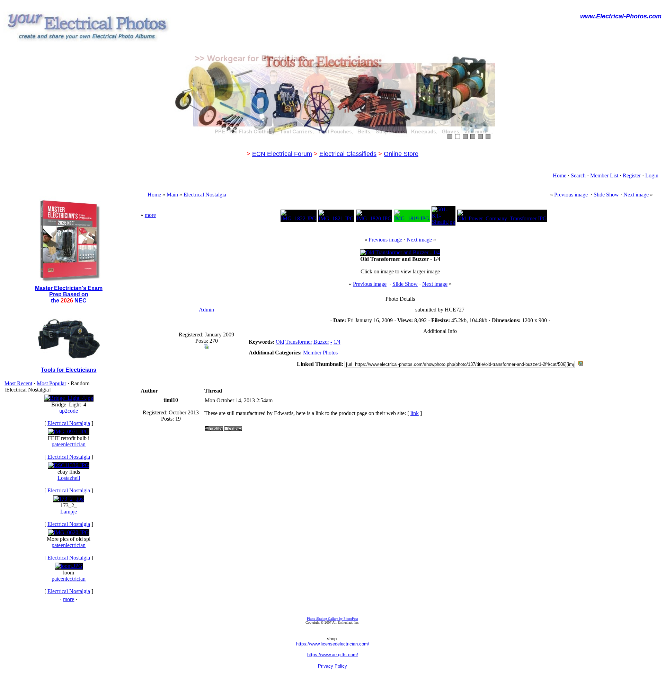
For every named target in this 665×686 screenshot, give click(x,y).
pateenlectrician (69, 444)
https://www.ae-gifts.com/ (332, 654)
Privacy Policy (332, 666)
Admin (206, 310)
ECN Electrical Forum (282, 153)
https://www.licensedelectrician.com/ (332, 644)
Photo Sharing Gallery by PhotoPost (332, 619)
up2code (68, 411)
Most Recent (18, 383)
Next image (636, 194)
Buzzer (321, 342)
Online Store (401, 153)
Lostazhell (68, 478)
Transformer (298, 342)
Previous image (571, 194)
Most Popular (51, 383)
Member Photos (320, 352)
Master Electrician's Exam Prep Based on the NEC (69, 294)
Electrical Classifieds (347, 153)
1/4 (337, 342)
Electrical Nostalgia (68, 423)
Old (280, 342)
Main (172, 194)
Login (651, 175)
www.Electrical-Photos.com (621, 16)
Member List (604, 175)
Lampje (68, 511)
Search (578, 175)
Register (632, 175)
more (68, 599)
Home (559, 175)
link (414, 413)
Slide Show (606, 194)
